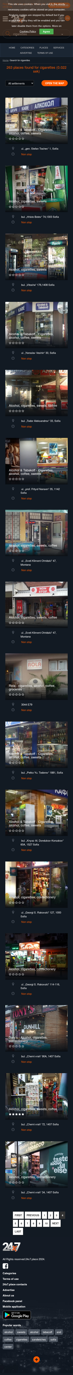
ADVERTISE (26, 52)
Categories (9, 1273)
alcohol (8, 1332)
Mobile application (14, 1306)
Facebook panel (12, 1301)
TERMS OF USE (45, 52)
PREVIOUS (33, 1215)
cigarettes (21, 1339)
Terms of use (11, 1279)
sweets (21, 1332)
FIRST (18, 1215)
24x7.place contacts (15, 1284)
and (59, 1332)
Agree (46, 31)
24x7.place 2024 (34, 1259)
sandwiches (39, 1339)
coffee (8, 1339)
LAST (18, 1231)
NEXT (55, 1223)
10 (46, 1223)
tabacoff (47, 1332)
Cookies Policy (28, 31)
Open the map (54, 83)
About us (8, 1295)
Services (58, 47)
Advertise (9, 1290)
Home (6, 60)
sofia (53, 1339)
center (8, 1346)
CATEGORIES (27, 47)
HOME (12, 47)
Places (44, 47)
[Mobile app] (17, 1314)
